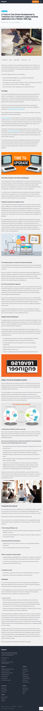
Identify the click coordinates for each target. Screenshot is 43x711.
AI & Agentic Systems (5, 674)
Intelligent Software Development (7, 669)
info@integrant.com (5, 657)
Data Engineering (4, 678)
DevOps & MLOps (4, 676)
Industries (3, 700)
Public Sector (25, 680)
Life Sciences (25, 669)
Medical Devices (25, 674)
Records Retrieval (26, 682)
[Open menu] (41, 2)
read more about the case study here (16, 109)
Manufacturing (25, 670)
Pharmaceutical (25, 676)
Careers (24, 691)
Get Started (35, 1)
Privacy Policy (7, 706)
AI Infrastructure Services (6, 680)
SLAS (24, 693)
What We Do (3, 698)
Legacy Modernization (5, 670)
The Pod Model (4, 690)
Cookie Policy (20, 706)
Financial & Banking (26, 678)
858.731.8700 (3, 660)
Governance (3, 691)
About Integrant (25, 688)
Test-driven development (14, 130)
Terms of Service (13, 706)
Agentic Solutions (4, 697)
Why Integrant (25, 690)
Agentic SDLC (3, 688)
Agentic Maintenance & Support (7, 672)
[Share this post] (21, 22)
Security (2, 706)
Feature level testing (5, 118)
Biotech (24, 672)
